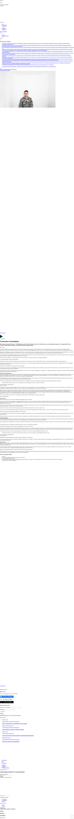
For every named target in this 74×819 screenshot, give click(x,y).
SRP (69, 60)
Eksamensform (4, 46)
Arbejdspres (56, 43)
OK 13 (47, 66)
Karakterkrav (8, 53)
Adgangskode (2, 709)
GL (2, 762)
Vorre (3, 347)
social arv (47, 60)
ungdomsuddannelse (11, 64)
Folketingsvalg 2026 (27, 49)
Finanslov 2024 (49, 47)
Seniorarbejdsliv (16, 60)
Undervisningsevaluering (25, 63)
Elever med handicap (19, 46)
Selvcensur (11, 60)
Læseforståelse (4, 55)
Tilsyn (57, 62)
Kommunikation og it (49, 53)
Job (2, 24)
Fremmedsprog (55, 49)
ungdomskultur (4, 64)
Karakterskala (17, 53)
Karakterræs (13, 53)
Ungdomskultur (14, 69)
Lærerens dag (7, 54)
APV (42, 43)
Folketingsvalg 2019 (12, 49)
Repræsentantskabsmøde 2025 (37, 59)
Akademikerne (14, 43)
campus (8, 45)
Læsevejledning (10, 55)
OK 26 (3, 34)
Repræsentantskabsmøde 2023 (16, 59)
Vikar (39, 64)
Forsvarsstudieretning (46, 49)
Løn (45, 55)
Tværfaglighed (61, 62)
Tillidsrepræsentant (53, 62)
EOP (17, 47)
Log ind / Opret (2, 715)
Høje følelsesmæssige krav (34, 51)
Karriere (3, 801)
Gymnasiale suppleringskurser (42, 50)
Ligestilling (26, 55)
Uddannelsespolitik (67, 62)
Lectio (17, 55)
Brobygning (4, 45)
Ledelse (19, 55)
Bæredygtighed (4, 44)
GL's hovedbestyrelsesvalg (9, 50)
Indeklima (44, 51)
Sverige (6, 62)
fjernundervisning (61, 47)
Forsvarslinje (41, 49)
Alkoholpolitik (19, 43)
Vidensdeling (26, 64)
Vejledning (22, 64)
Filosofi (39, 47)
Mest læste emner (3, 41)
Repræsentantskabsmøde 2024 (26, 59)
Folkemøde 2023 (67, 47)
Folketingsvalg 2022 (20, 49)
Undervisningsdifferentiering (16, 63)
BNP (12, 44)
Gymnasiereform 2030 (20, 51)
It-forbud (71, 51)
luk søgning (2, 807)
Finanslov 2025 (54, 47)
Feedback (36, 47)
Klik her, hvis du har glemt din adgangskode (13, 715)
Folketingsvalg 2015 (5, 49)
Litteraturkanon (34, 55)
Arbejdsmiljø (51, 43)
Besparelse (9, 44)
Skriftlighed (42, 60)
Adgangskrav (4, 43)
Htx (40, 51)
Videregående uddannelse (33, 64)
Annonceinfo (4, 760)
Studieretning (9, 61)
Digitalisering (60, 45)
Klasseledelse (33, 53)
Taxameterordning (22, 62)
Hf (24, 51)
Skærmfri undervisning (36, 60)
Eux (22, 47)
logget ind (6, 693)
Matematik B (54, 55)
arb (43, 43)
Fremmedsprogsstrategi (63, 49)
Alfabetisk (8, 41)
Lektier (22, 55)
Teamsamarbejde (29, 62)
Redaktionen (4, 763)
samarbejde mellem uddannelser (53, 59)
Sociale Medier (52, 60)
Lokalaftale (39, 55)
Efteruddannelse (65, 45)
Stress (72, 60)
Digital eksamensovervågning (46, 45)
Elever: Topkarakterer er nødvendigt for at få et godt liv (14, 723)
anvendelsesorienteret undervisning (34, 43)
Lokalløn (42, 55)
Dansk (18, 45)
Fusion (68, 49)
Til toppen (2, 5)
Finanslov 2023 (43, 47)
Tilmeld (1, 776)
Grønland (25, 50)
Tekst (33, 62)
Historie (28, 51)
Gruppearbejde (33, 50)
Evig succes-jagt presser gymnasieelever (11, 741)
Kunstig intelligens (5, 35)
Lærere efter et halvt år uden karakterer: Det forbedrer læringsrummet (18, 735)
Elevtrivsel (11, 47)
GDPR (3, 50)
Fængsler (24, 47)
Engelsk (14, 47)
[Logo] (23, 21)
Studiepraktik (4, 61)
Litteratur (29, 55)
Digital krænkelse (54, 45)
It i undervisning (66, 51)
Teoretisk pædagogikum (38, 62)
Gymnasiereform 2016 (12, 51)
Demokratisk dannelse (26, 45)
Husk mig (3, 711)
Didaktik (33, 45)
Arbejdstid (60, 43)
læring (14, 54)
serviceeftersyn (21, 60)
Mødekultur (69, 55)
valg (15, 64)
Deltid (21, 45)
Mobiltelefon (64, 55)
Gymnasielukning (5, 51)
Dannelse (13, 45)
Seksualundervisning (5, 60)
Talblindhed (13, 62)
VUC (48, 64)
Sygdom (9, 62)
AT (62, 43)
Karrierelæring (22, 53)
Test (43, 62)
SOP (64, 60)
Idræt (42, 51)
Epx (3, 36)
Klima (37, 53)
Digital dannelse (38, 45)
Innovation (52, 51)
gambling (71, 49)
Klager (29, 53)
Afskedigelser (9, 43)
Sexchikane (26, 60)
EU (20, 47)
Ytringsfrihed (51, 64)
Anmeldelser (4, 28)
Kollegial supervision (41, 53)
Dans (16, 45)
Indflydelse (48, 51)
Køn (61, 53)
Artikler (3, 27)
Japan (3, 52)
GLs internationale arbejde (18, 50)
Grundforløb (29, 50)
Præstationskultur (7, 70)
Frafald (52, 49)
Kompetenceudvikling (57, 53)
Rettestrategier (45, 59)
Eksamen (69, 45)
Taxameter (17, 62)
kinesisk (26, 53)
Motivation (4, 56)
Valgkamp (18, 64)
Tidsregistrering (46, 62)
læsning (14, 55)
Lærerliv (11, 54)
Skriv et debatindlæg (3, 31)
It (63, 51)
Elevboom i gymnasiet (11, 46)
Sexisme (30, 60)
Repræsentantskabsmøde (6, 59)
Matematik (49, 55)
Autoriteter (68, 43)
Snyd (45, 60)
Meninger (3, 29)
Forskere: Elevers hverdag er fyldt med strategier (13, 729)
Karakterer (4, 53)
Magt (47, 55)
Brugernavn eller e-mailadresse (5, 707)
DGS (31, 45)
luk (0, 68)
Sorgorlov (67, 60)
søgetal (62, 60)
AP (40, 43)
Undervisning (8, 63)
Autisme (64, 43)
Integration (56, 51)
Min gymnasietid (59, 55)
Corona (10, 45)
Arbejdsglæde (46, 43)
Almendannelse (24, 43)
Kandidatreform (7, 52)
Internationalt (60, 51)
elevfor (3, 47)
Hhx (26, 51)
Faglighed (33, 47)
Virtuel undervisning (43, 64)
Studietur (3, 62)
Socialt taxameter (58, 60)
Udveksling (4, 63)
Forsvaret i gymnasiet (34, 49)
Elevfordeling (7, 47)
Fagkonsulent (28, 47)
